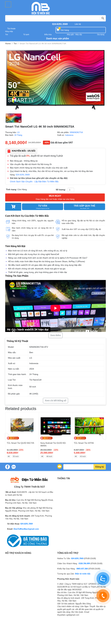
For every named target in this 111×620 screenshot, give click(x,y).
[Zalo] (13, 467)
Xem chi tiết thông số (55, 400)
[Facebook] (7, 467)
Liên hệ (78, 24)
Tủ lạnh (26, 35)
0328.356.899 (84, 563)
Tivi (6, 35)
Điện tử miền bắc (82, 574)
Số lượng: (61, 189)
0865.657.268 (82, 569)
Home (8, 43)
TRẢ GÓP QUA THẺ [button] (84, 207)
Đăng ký (99, 467)
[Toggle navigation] (8, 4)
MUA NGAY (55, 197)
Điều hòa (48, 35)
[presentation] (7, 436)
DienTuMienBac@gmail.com (26, 529)
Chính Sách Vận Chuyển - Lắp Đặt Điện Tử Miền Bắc (34, 181)
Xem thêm (55, 335)
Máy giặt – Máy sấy (74, 35)
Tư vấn (42, 207)
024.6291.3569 (60, 24)
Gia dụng (100, 35)
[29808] (13, 207)
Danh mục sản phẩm (57, 38)
